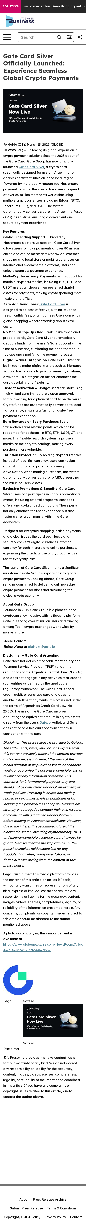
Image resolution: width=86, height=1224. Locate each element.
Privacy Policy (55, 1217)
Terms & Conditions (61, 1208)
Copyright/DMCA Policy (22, 1217)
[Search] (59, 37)
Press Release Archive (50, 1199)
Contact (76, 1217)
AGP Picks (10, 6)
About (24, 1199)
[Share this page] (80, 37)
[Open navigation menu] (7, 37)
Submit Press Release (26, 1208)
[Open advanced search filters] (69, 37)
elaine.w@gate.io (41, 647)
